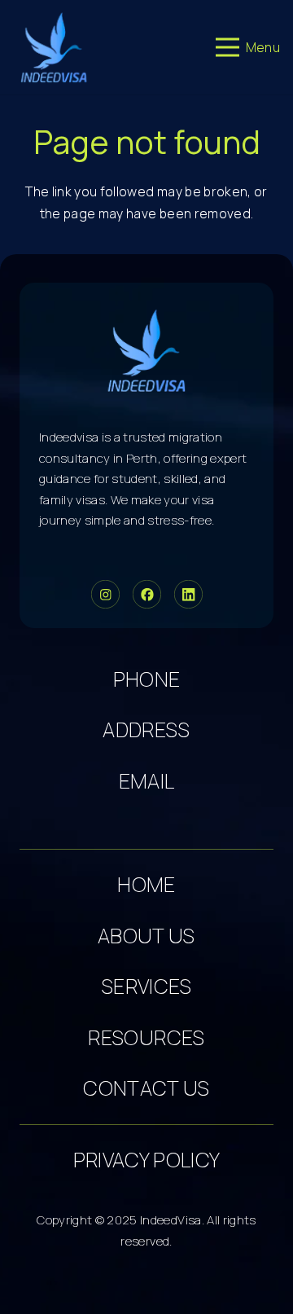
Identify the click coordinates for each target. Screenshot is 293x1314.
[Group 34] (147, 594)
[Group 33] (105, 594)
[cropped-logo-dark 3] (54, 47)
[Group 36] (188, 594)
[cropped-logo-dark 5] (146, 350)
